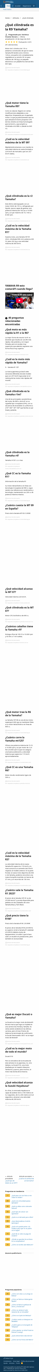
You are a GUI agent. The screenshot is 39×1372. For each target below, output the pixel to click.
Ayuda (5, 1363)
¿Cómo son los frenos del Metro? (22, 1340)
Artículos (16, 18)
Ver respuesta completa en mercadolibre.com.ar (18, 386)
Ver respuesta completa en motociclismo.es (17, 160)
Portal (18, 1363)
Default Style (9, 1358)
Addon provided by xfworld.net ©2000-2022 (15, 1370)
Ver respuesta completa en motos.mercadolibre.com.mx (13, 467)
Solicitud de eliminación (13, 67)
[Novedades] (34, 6)
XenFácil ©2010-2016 (20, 1368)
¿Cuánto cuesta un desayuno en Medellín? (22, 1320)
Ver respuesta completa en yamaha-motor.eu (17, 783)
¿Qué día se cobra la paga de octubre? (21, 1235)
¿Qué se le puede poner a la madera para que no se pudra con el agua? (22, 1228)
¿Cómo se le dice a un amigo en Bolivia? (22, 1295)
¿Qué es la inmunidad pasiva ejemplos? (21, 1202)
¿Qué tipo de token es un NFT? (11, 1182)
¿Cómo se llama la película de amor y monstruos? (21, 1306)
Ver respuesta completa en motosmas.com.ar (17, 221)
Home (7, 18)
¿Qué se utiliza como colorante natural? (22, 1207)
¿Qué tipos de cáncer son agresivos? (20, 1213)
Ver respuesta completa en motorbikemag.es (17, 70)
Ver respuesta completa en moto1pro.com (16, 354)
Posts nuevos (7, 9)
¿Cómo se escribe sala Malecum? (22, 1245)
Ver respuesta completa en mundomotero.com (18, 762)
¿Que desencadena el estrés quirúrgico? (21, 1222)
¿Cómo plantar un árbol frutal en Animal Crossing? (22, 1331)
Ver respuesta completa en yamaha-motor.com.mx (19, 416)
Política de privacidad (27, 1361)
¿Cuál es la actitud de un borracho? (26, 1179)
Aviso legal (16, 1361)
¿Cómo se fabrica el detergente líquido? (22, 1300)
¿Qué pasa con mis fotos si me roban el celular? (22, 1196)
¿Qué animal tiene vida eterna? (22, 1336)
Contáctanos (7, 1361)
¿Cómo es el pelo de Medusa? (21, 1315)
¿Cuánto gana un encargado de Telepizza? (22, 1326)
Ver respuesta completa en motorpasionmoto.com (19, 134)
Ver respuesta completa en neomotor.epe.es (17, 1105)
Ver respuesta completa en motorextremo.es (17, 249)
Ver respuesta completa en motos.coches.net (17, 603)
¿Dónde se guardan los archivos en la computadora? (22, 1240)
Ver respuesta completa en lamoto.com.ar (16, 642)
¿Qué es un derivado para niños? (22, 1217)
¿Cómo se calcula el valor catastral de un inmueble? (20, 1311)
